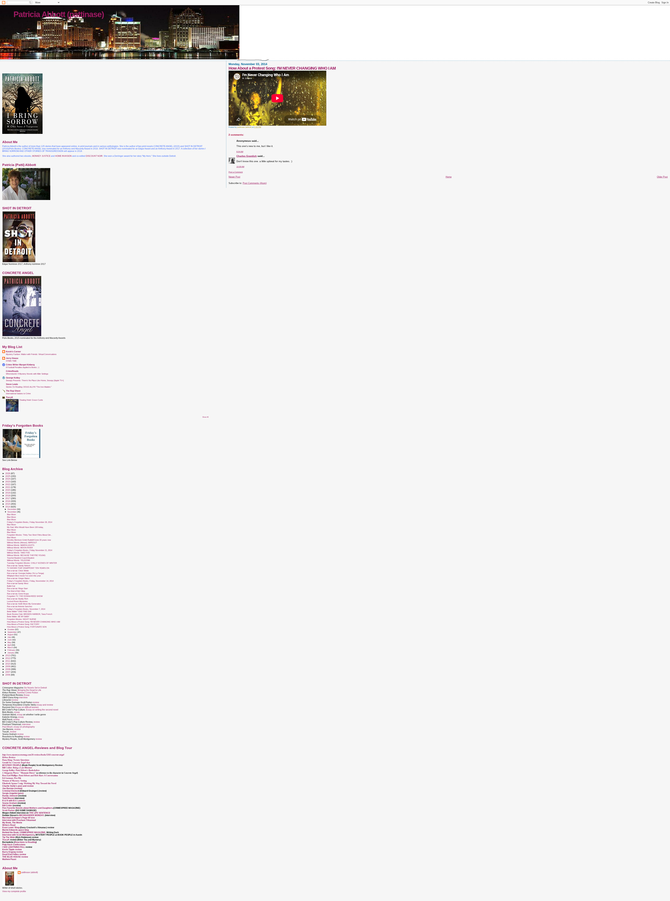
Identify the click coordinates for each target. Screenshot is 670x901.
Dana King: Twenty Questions (15, 760)
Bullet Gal (11, 586)
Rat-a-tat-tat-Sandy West (17, 583)
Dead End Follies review (14, 854)
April (10, 645)
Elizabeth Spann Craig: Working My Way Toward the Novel (29, 783)
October (11, 629)
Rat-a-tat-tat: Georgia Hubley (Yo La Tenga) (25, 573)
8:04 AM (239, 152)
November (12, 512)
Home (449, 177)
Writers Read (8, 825)
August (11, 634)
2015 (8, 504)
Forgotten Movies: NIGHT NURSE (21, 619)
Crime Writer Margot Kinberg (20, 365)
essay (17, 712)
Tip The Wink (8, 837)
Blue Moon (11, 514)
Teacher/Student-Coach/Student (20, 558)
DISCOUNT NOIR (94, 156)
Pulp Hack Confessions (13, 844)
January (11, 653)
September (12, 632)
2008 (8, 669)
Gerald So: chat (16, 762)
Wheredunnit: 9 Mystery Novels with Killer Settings (27, 374)
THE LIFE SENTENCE (39, 813)
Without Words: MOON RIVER (20, 548)
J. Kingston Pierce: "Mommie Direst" (19, 773)
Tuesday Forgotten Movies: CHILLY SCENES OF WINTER (32, 563)
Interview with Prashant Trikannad (19, 820)
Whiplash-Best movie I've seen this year (24, 576)
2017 (8, 498)
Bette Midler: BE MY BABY (18, 617)
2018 (8, 495)
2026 (8, 473)
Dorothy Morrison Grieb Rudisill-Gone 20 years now (29, 540)
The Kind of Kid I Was (16, 591)
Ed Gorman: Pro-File (11, 778)
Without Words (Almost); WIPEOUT (22, 543)
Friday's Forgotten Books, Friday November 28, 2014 (29, 522)
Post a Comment (236, 172)
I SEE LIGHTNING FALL (13, 847)
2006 (8, 675)
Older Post (662, 177)
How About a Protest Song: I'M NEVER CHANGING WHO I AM (33, 622)
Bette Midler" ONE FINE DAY (19, 611)
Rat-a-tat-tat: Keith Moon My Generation (24, 604)
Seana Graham (9, 803)
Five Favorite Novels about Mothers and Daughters (27, 808)
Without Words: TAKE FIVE (18, 553)
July (10, 637)
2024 (8, 479)
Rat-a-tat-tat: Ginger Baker (18, 578)
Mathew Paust (9, 859)
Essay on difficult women (27, 707)
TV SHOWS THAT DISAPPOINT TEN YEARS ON (28, 568)
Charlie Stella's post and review (18, 786)
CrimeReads (12, 371)
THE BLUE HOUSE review (15, 857)
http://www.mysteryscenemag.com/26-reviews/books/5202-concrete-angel (33, 755)
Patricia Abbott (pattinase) (58, 14)
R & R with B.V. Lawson (13, 800)
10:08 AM (240, 167)
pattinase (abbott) (29, 872)
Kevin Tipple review (12, 849)
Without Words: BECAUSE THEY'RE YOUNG (26, 555)
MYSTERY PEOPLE (12, 765)
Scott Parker (8, 810)
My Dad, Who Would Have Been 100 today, (25, 527)
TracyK (9, 397)
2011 (8, 661)
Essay (26, 695)
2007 (8, 672)
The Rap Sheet (13, 391)
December (12, 509)
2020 (8, 490)
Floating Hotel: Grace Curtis (31, 400)
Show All (205, 417)
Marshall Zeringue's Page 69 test (18, 818)
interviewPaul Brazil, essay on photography (18, 725)
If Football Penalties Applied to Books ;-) (22, 367)
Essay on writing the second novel (42, 710)
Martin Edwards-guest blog (15, 830)
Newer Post (234, 177)
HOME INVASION (63, 156)
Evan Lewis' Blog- (11, 827)
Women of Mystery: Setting (14, 781)
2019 (8, 493)
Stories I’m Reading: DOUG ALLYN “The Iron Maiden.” (29, 387)
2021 (8, 487)
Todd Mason (8, 798)
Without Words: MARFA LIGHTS (20, 545)
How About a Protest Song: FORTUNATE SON (27, 627)
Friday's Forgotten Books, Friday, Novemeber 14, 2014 (30, 581)
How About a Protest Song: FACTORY (23, 624)
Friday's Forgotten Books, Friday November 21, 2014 (29, 550)
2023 (8, 481)
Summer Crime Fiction (27, 692)
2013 (8, 655)
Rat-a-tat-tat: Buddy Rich (17, 599)
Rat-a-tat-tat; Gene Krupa (18, 594)
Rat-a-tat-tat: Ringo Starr (17, 588)
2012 (8, 658)
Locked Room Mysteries (17, 601)
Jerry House (12, 358)
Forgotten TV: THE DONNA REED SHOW (25, 596)
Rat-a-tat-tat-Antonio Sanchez (19, 606)
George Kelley (13, 378)
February (12, 650)
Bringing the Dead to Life (29, 690)
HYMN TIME (11, 361)
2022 (8, 484)
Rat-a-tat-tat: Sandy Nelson (18, 566)
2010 (8, 664)
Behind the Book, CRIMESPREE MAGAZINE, (24, 832)
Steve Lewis (12, 384)
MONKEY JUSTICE (41, 156)
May (10, 642)
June (10, 640)
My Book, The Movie (12, 822)
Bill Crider (7, 805)
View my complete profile (14, 891)
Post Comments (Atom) (255, 183)
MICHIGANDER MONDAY (31, 815)
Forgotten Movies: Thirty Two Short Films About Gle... (29, 535)
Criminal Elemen (10, 791)
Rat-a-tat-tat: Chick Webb (18, 571)
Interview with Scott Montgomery (18, 835)
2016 (8, 501)
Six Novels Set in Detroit (35, 688)
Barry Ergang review (12, 852)
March (10, 647)
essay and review (44, 705)
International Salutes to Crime (18, 393)
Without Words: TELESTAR (18, 560)
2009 (8, 666)
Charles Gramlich (246, 156)
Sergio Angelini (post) (13, 793)
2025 (8, 476)
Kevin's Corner (13, 351)
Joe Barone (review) (12, 788)
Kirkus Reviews (9, 757)
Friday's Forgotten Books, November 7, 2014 (26, 609)
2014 (8, 507)
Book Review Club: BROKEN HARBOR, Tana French (29, 614)
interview (23, 697)
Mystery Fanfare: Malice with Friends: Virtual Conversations (31, 354)
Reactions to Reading (25, 842)
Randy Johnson (10, 796)
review (15, 700)
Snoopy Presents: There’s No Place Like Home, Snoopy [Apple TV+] (35, 380)
